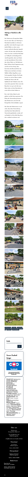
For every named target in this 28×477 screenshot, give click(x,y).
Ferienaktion (10, 384)
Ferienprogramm (11, 385)
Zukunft (13, 414)
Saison (19, 406)
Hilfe (17, 396)
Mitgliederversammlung (12, 400)
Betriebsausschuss (16, 379)
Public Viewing (14, 406)
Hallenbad (10, 396)
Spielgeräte (8, 409)
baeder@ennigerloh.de (9, 468)
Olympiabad (15, 404)
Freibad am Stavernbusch (11, 390)
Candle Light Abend (11, 380)
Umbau (7, 411)
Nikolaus (8, 404)
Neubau (18, 402)
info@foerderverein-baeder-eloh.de (14, 438)
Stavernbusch (16, 409)
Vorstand (8, 414)
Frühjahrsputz (9, 392)
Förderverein (7, 327)
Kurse (7, 399)
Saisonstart (8, 407)
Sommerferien (13, 408)
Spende (19, 408)
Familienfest (9, 382)
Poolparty (8, 406)
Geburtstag (19, 393)
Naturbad (14, 328)
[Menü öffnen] (7, 8)
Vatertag (9, 329)
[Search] (19, 346)
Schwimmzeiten (15, 407)
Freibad (14, 327)
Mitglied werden (9, 401)
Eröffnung (14, 381)
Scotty (7, 408)
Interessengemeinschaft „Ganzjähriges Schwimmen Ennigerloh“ (14, 373)
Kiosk (8, 398)
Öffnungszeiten (10, 415)
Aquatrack (9, 379)
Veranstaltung (15, 329)
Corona (8, 381)
